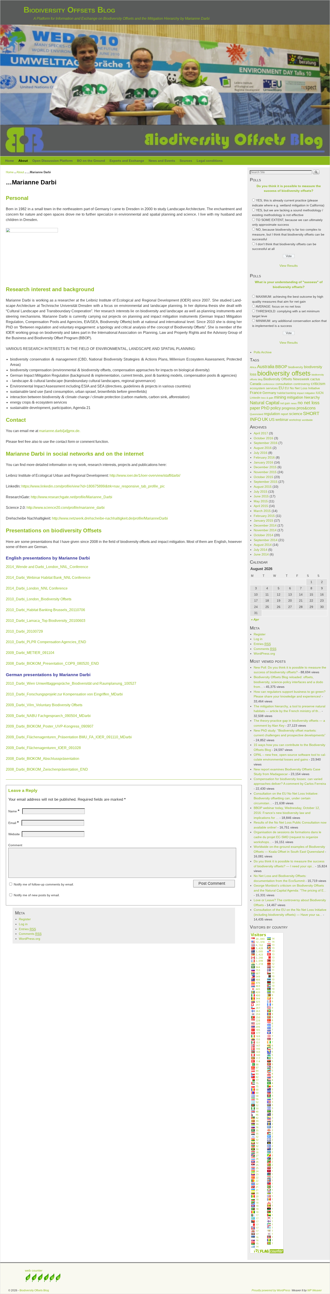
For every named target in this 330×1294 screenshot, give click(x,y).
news (294, 403)
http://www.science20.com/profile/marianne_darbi (65, 507)
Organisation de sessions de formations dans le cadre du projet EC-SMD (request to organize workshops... (287, 837)
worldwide (307, 420)
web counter (33, 1270)
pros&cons (306, 408)
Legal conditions (210, 160)
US (272, 419)
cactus (315, 379)
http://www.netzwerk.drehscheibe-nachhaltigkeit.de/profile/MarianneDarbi (110, 518)
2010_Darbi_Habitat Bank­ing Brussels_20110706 (45, 610)
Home (9, 160)
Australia (265, 366)
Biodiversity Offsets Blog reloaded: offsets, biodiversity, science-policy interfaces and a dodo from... (288, 682)
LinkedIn (255, 397)
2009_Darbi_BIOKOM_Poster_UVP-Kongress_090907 (49, 726)
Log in (23, 924)
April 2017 (261, 433)
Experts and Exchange (127, 160)
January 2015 (263, 520)
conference (268, 384)
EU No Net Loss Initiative (302, 388)
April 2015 (261, 506)
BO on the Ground (91, 160)
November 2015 (265, 472)
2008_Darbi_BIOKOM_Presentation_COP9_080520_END (52, 663)
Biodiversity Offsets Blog (69, 9)
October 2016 (263, 438)
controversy (301, 384)
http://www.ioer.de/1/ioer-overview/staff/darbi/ (145, 475)
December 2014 (265, 525)
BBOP (281, 366)
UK (265, 419)
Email (13, 823)
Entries (27, 929)
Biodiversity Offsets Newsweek (286, 379)
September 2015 (265, 481)
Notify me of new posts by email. (37, 895)
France (256, 392)
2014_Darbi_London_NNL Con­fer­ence (37, 588)
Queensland (256, 414)
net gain (285, 403)
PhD (265, 408)
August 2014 (263, 544)
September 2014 (265, 540)
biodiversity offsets (284, 373)
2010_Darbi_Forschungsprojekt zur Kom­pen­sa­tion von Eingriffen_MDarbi (64, 694)
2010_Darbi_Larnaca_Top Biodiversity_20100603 (45, 621)
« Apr (255, 619)
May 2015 (261, 501)
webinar (281, 420)
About (23, 160)
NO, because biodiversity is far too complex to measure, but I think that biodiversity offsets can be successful (288, 234)
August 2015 (263, 486)
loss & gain (267, 397)
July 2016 (260, 453)
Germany (269, 393)
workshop (295, 420)
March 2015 (262, 511)
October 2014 (263, 535)
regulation (272, 414)
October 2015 (263, 477)
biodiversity (295, 367)
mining (280, 397)
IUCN (319, 393)
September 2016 (265, 443)
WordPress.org (29, 938)
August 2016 (263, 448)
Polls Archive (263, 352)
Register (25, 919)
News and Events (162, 160)
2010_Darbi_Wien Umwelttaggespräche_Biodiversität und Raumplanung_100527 (71, 683)
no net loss (308, 402)
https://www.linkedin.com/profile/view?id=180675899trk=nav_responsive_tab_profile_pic (93, 486)
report (284, 414)
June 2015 (261, 496)
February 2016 (264, 457)
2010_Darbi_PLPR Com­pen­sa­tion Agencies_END (46, 642)
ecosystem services (264, 388)
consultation (284, 384)
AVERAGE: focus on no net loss (278, 306)
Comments (30, 934)
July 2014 (260, 549)
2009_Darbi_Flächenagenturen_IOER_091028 (43, 748)
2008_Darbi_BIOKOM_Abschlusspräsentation (42, 759)
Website (14, 834)
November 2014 (265, 530)
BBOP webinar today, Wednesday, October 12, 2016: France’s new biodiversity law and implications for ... (287, 812)
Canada (255, 384)
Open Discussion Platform (52, 160)
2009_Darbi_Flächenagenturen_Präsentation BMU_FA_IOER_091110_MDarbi (69, 737)
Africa (253, 367)
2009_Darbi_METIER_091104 (30, 653)
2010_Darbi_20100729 (24, 631)
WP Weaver (314, 1290)
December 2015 (265, 467)
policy (276, 408)
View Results (288, 265)
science (295, 414)
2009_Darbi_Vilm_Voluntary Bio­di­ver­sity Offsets (44, 705)
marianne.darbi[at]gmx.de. (59, 431)
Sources (186, 160)
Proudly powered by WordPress (271, 1290)
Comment (15, 845)
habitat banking (286, 393)
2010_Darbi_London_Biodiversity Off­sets (38, 599)
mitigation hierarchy (303, 397)
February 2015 (264, 516)
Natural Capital (264, 402)
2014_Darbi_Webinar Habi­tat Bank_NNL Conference (48, 577)
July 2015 (260, 491)
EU (281, 388)
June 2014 (261, 554)
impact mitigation (306, 393)
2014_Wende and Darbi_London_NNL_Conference (47, 567)
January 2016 (263, 462)
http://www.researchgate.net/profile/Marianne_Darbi (71, 497)
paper (255, 408)
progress (289, 408)
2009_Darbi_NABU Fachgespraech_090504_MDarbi (48, 716)
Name (13, 811)
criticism (318, 383)
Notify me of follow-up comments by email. (44, 884)
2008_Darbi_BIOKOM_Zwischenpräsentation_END (47, 769)
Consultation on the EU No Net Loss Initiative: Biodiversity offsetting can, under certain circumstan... (286, 798)
